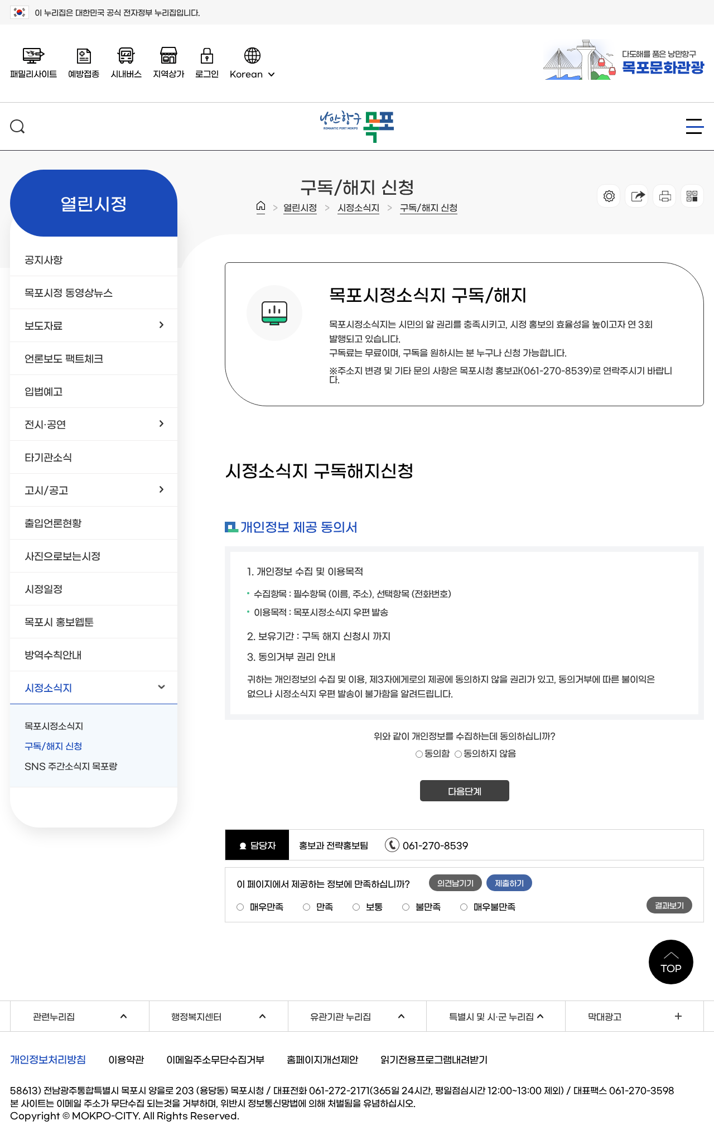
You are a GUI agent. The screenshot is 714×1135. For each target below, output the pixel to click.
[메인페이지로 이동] (357, 114)
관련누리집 (91, 1015)
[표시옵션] (608, 196)
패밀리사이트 (33, 73)
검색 (17, 126)
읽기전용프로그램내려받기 (434, 1059)
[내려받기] (664, 196)
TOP (671, 967)
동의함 (437, 752)
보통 (374, 906)
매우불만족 (494, 906)
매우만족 (266, 906)
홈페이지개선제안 (322, 1059)
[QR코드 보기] (692, 196)
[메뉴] (695, 126)
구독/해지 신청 (428, 207)
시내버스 (126, 73)
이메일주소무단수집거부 (215, 1059)
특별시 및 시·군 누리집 (507, 1015)
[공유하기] (636, 196)
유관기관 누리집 (368, 1015)
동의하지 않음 (490, 752)
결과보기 (669, 905)
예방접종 (83, 73)
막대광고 (604, 1016)
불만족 (428, 906)
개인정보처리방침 (48, 1059)
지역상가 (168, 73)
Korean (246, 73)
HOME (261, 207)
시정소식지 (358, 207)
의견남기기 (455, 883)
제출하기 (509, 883)
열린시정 (300, 207)
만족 (324, 906)
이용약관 (126, 1059)
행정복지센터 (229, 1015)
